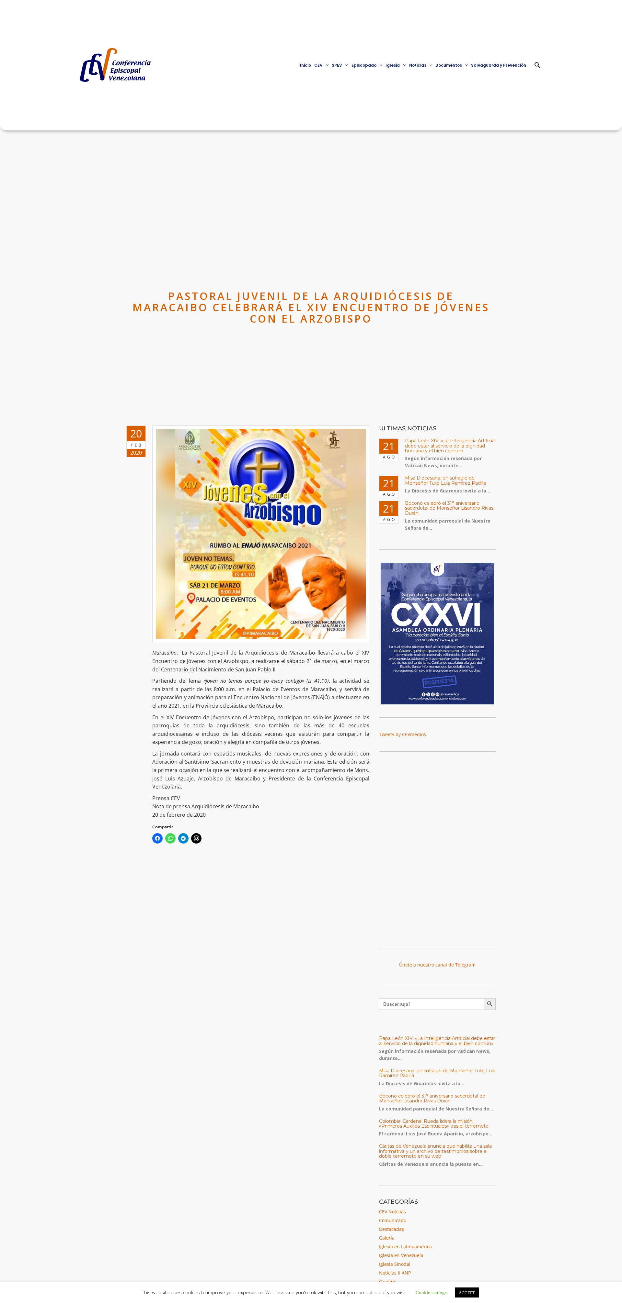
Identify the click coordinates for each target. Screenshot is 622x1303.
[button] (537, 65)
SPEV (337, 65)
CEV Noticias (392, 1212)
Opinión (388, 1281)
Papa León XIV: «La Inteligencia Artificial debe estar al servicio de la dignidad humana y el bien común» (450, 446)
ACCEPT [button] (467, 1292)
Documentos (448, 65)
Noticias (417, 65)
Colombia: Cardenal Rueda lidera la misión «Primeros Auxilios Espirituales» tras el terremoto (434, 1123)
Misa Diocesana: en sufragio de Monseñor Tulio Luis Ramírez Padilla (445, 480)
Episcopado (363, 65)
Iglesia (393, 65)
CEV (318, 65)
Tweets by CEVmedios (402, 734)
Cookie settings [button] (431, 1292)
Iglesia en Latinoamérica (405, 1246)
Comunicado (392, 1220)
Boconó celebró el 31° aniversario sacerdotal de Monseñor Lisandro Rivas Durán (449, 508)
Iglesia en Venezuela (401, 1255)
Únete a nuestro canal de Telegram (437, 965)
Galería (387, 1238)
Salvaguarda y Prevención (498, 65)
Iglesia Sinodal (394, 1264)
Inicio (305, 65)
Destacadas (391, 1229)
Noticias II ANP (395, 1273)
